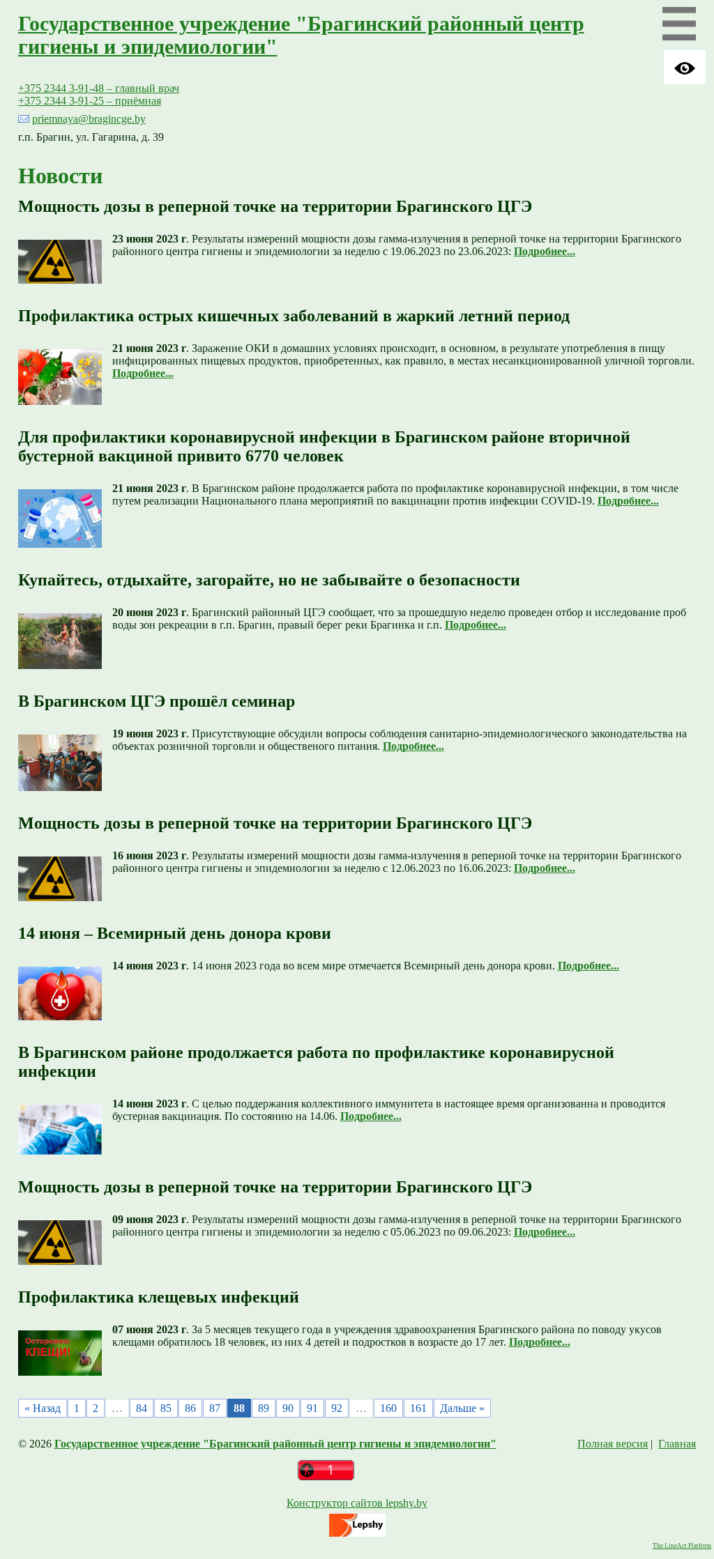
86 (190, 1408)
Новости (60, 175)
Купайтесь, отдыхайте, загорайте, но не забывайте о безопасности (269, 580)
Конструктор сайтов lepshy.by (357, 1503)
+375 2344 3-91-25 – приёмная (89, 101)
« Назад (42, 1408)
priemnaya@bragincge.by (89, 119)
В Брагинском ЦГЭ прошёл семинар (156, 701)
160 (388, 1408)
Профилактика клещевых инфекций (158, 1297)
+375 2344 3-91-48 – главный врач (98, 88)
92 (336, 1408)
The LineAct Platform (682, 1545)
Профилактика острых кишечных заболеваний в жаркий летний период (294, 316)
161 (418, 1408)
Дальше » (462, 1408)
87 (214, 1408)
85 (166, 1408)
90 (288, 1408)
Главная (677, 1444)
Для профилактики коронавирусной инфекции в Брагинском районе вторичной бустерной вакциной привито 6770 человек (324, 446)
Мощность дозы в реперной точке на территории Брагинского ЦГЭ (275, 206)
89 (263, 1408)
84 (141, 1408)
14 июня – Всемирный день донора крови (174, 933)
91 (312, 1408)
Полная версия (612, 1444)
